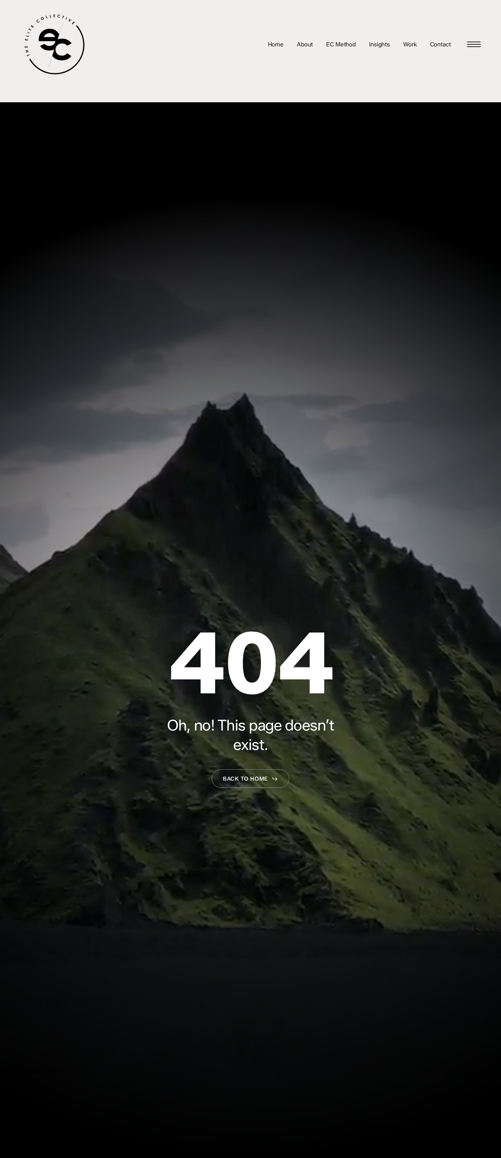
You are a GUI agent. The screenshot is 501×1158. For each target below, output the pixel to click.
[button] (474, 44)
